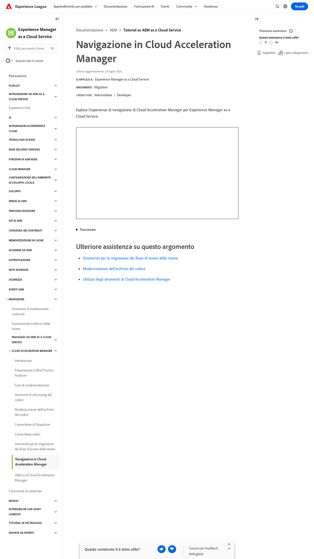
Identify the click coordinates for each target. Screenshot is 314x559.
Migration (100, 87)
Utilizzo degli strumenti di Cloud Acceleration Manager (126, 279)
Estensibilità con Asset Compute (25, 511)
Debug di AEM (17, 201)
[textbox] (31, 48)
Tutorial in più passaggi (25, 523)
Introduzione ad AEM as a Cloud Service (26, 96)
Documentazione (89, 29)
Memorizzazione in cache (26, 240)
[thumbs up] (161, 549)
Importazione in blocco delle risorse (31, 326)
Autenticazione (19, 260)
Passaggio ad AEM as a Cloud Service (31, 339)
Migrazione (16, 299)
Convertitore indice (27, 434)
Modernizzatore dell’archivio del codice (114, 268)
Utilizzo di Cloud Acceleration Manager (34, 477)
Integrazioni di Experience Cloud (27, 128)
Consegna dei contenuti (25, 230)
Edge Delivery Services (24, 149)
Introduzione (23, 360)
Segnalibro (269, 53)
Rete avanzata (18, 270)
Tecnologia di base (22, 139)
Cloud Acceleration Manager (32, 351)
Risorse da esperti (21, 532)
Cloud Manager (19, 169)
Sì (266, 42)
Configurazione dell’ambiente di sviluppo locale (30, 180)
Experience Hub (19, 108)
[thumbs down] (172, 549)
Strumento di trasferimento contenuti (30, 311)
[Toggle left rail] (57, 19)
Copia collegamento (296, 53)
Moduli (14, 501)
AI (10, 117)
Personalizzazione (22, 211)
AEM (113, 29)
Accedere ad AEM (20, 250)
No (276, 42)
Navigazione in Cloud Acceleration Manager (31, 461)
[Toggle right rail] (256, 19)
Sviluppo (15, 191)
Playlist (14, 85)
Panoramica (17, 76)
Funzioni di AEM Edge (23, 159)
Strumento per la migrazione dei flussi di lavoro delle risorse (130, 258)
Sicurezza (15, 279)
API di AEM (15, 220)
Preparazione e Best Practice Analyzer (34, 373)
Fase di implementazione (32, 385)
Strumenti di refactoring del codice (33, 397)
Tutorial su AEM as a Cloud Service (152, 29)
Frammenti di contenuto (25, 491)
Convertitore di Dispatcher (32, 424)
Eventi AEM (16, 289)
